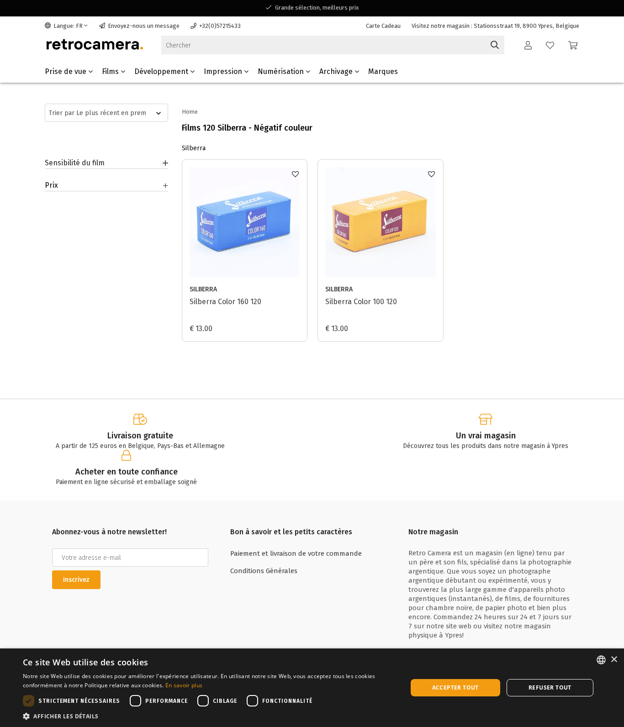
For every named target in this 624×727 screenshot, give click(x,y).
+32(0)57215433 (220, 25)
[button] (209, 715)
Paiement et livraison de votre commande (296, 553)
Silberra (203, 289)
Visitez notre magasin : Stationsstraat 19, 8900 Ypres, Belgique (495, 25)
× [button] (613, 659)
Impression (224, 71)
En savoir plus (183, 685)
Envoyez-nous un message (144, 25)
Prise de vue (66, 71)
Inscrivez (76, 580)
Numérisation (282, 71)
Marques (383, 71)
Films (111, 71)
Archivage (336, 71)
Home (190, 111)
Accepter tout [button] (455, 687)
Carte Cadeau (383, 25)
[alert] (312, 687)
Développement (162, 71)
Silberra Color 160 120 (225, 301)
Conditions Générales (263, 571)
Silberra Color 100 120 (361, 301)
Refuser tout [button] (550, 687)
